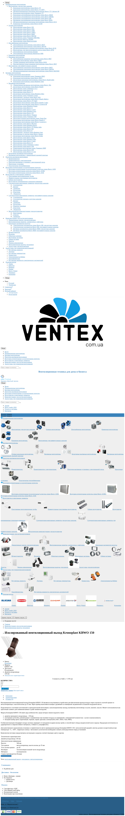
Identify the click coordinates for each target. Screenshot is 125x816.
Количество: (7, 680)
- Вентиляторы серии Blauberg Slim (24, 139)
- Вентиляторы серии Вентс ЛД (23, 113)
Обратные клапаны (15, 236)
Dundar (11, 269)
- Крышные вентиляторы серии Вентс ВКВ (27, 60)
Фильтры (12, 234)
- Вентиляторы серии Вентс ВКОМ (24, 36)
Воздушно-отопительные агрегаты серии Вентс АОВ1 (27, 171)
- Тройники (16, 188)
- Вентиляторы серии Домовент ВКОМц (26, 38)
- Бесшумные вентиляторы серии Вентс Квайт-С (28, 120)
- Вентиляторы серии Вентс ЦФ (23, 146)
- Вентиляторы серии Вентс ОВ (23, 27)
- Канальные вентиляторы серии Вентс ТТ (26, 8)
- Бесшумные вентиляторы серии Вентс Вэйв (27, 136)
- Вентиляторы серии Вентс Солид (24, 109)
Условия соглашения (41, 798)
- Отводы (15, 215)
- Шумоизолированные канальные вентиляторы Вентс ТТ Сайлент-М (35, 11)
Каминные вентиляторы (17, 55)
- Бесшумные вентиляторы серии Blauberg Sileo (28, 94)
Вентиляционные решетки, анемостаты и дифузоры (26, 222)
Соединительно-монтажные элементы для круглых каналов (28, 183)
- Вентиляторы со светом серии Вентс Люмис (27, 134)
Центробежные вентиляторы (18, 43)
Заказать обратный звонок (9, 381)
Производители (11, 262)
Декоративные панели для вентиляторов (22, 220)
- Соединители (17, 185)
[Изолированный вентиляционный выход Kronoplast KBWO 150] (12, 658)
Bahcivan (11, 265)
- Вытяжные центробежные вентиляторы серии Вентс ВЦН (32, 20)
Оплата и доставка (11, 409)
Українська (12, 285)
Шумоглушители (14, 232)
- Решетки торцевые (19, 206)
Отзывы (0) (9, 699)
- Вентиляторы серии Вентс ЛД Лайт (24, 101)
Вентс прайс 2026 (11, 407)
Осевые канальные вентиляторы (19, 74)
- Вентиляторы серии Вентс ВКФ (23, 34)
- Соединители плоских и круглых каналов (26, 199)
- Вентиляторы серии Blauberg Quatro (24, 106)
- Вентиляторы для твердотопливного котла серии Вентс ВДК (33, 50)
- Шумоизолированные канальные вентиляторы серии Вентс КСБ (34, 22)
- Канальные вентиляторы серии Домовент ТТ (28, 13)
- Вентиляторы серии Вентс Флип (23, 137)
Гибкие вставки (14, 239)
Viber (12, 801)
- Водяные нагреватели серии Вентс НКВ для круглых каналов (33, 229)
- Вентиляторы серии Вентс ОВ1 (23, 29)
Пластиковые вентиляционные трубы (21, 176)
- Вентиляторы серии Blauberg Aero (24, 111)
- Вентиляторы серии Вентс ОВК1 (24, 32)
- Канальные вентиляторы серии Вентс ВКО (27, 78)
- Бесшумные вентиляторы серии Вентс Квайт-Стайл (30, 102)
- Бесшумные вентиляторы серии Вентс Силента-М (29, 104)
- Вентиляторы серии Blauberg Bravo (24, 125)
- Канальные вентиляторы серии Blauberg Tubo (28, 81)
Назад (7, 278)
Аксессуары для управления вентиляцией (20, 248)
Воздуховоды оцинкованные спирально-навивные (25, 181)
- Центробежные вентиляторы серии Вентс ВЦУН (29, 46)
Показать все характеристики (14, 675)
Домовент (12, 272)
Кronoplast (12, 274)
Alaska (11, 264)
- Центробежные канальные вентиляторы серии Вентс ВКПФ (33, 69)
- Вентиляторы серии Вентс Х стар (24, 152)
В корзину (5, 688)
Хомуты (11, 241)
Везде (6, 352)
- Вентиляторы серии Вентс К (22, 130)
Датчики (11, 251)
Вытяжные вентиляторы (17, 83)
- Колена (15, 187)
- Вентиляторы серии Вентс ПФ (23, 150)
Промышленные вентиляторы (16, 4)
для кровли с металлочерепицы (32, 759)
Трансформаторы (14, 258)
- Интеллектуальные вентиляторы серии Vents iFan (29, 118)
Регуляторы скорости (16, 250)
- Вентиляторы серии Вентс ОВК (23, 31)
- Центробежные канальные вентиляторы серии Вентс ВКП (32, 67)
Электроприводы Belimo (17, 257)
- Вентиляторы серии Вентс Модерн (24, 123)
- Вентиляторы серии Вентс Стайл (24, 141)
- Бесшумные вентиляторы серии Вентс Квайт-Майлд (30, 99)
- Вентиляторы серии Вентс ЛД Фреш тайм (27, 127)
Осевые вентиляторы (16, 25)
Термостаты (13, 255)
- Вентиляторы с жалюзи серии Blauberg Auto (27, 132)
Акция (7, 405)
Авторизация (13, 293)
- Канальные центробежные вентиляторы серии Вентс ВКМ (32, 15)
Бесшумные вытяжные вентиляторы (21, 153)
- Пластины (16, 192)
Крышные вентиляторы (16, 57)
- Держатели (16, 194)
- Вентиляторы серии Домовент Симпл (25, 145)
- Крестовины (17, 213)
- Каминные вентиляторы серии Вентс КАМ (27, 24)
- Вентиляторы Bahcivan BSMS (22, 39)
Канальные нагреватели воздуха (19, 223)
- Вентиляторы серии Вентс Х (22, 108)
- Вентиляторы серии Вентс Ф (22, 143)
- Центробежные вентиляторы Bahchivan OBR (27, 53)
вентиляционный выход (13, 759)
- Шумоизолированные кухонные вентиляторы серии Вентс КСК (34, 48)
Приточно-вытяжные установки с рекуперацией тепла (27, 162)
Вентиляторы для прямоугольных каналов (23, 66)
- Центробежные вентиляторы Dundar (25, 52)
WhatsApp (5, 801)
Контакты (8, 411)
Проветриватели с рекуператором (20, 160)
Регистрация (13, 294)
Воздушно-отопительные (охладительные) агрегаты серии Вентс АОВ (32, 169)
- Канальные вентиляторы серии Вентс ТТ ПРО (28, 10)
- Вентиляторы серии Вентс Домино (24, 115)
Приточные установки (16, 164)
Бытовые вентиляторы (13, 73)
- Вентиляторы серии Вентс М (22, 90)
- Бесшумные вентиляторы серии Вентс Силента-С (29, 122)
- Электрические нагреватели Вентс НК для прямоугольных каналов (35, 227)
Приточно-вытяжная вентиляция (17, 157)
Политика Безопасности (26, 798)
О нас (3, 798)
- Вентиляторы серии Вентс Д (22, 92)
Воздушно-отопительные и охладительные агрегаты (23, 167)
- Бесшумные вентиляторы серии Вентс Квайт (27, 87)
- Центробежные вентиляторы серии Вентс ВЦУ (28, 45)
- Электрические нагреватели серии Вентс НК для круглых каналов (35, 225)
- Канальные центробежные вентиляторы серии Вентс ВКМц (33, 17)
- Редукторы (16, 190)
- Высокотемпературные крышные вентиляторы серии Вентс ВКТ (34, 64)
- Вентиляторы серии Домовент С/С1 (24, 88)
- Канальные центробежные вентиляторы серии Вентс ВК (31, 18)
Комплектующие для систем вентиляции (19, 218)
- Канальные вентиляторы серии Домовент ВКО (28, 76)
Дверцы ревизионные (16, 243)
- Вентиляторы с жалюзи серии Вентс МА (26, 97)
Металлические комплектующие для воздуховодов (25, 211)
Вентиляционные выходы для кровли (21, 244)
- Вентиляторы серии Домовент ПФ (24, 116)
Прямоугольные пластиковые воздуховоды (23, 178)
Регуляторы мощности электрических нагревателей (26, 260)
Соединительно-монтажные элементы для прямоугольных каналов (31, 195)
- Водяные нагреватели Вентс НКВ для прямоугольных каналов (33, 230)
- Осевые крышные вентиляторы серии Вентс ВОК (29, 62)
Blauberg (11, 267)
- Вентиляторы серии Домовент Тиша (25, 95)
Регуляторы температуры (17, 253)
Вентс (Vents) (13, 271)
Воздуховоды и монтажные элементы (18, 174)
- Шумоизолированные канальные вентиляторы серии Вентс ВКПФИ (35, 71)
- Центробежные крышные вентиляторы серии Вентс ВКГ (32, 59)
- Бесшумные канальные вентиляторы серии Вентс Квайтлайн (33, 80)
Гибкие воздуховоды (15, 180)
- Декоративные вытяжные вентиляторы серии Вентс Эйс (31, 85)
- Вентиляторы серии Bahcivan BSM (24, 41)
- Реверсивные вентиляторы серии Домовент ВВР (29, 148)
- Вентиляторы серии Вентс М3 (23, 129)
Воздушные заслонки (16, 237)
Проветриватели (14, 159)
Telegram (19, 801)
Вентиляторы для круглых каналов (20, 6)
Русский (11, 283)
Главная (7, 624)
